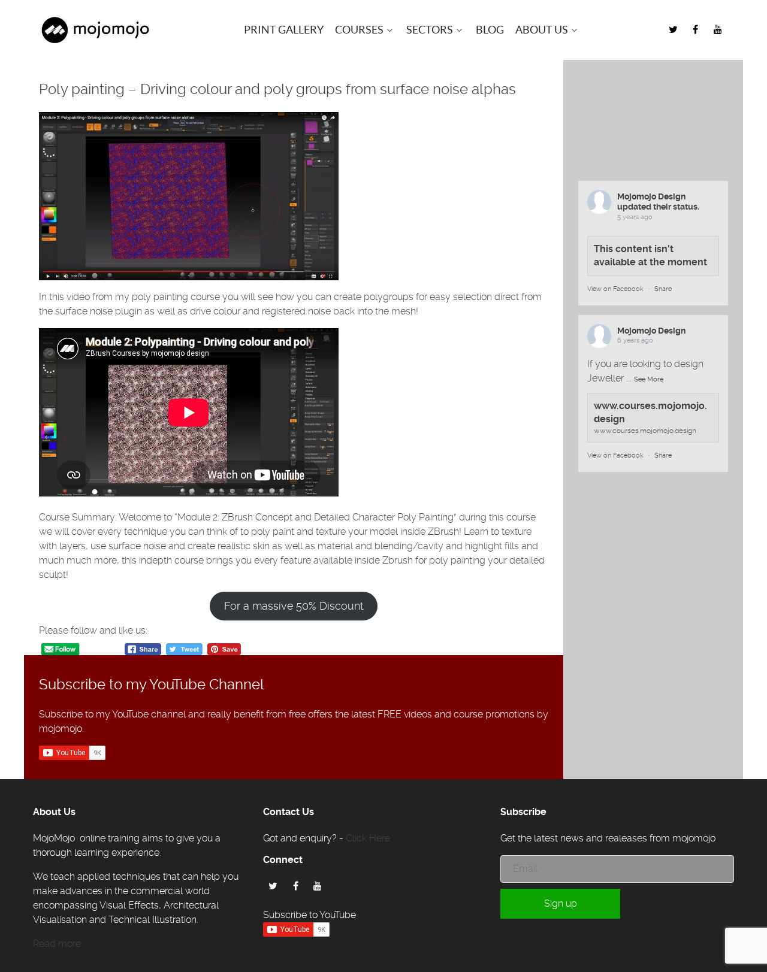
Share (663, 289)
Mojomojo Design (651, 196)
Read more (57, 943)
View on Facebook (615, 289)
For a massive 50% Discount (294, 605)
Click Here (368, 838)
